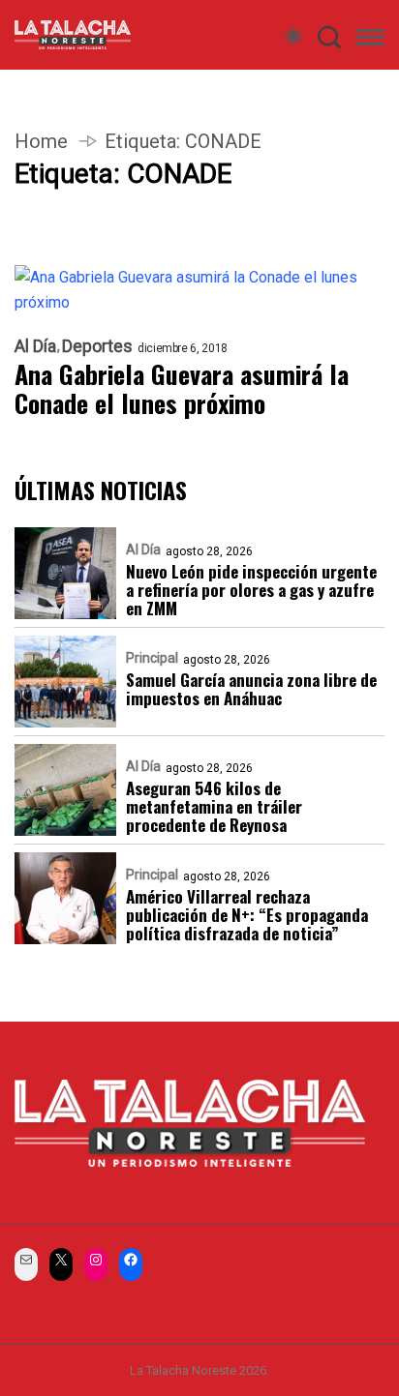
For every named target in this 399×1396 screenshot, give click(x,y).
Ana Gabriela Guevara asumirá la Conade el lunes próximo (182, 389)
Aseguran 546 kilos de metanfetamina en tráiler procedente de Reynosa (214, 806)
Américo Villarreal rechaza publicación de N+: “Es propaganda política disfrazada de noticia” (247, 914)
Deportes (97, 346)
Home (41, 141)
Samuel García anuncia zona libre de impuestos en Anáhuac (251, 688)
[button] (369, 40)
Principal (152, 658)
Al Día (35, 346)
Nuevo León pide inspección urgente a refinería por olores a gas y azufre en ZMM (251, 589)
